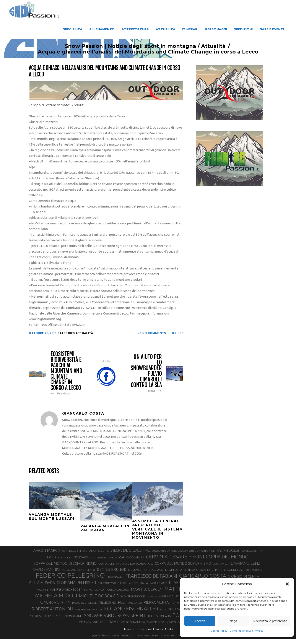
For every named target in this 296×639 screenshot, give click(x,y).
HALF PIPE (132, 583)
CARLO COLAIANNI (131, 557)
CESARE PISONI (186, 557)
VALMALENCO (151, 622)
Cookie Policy (219, 630)
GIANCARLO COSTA (202, 576)
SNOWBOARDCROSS (106, 615)
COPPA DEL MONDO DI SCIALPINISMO (65, 563)
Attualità (213, 46)
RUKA (163, 609)
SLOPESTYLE (52, 616)
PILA (173, 603)
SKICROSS (36, 616)
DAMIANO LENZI (246, 563)
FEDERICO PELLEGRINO (70, 575)
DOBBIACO (155, 569)
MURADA (151, 596)
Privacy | (159, 629)
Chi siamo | (128, 629)
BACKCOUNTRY (251, 550)
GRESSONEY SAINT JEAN (112, 583)
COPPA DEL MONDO (227, 556)
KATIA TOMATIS (158, 583)
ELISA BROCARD (198, 569)
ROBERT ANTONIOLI (52, 608)
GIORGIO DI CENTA (243, 576)
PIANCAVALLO (134, 603)
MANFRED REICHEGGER (66, 589)
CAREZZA (112, 557)
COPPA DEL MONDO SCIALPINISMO (183, 563)
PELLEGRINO (107, 602)
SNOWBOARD (72, 616)
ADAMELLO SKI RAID (75, 550)
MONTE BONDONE (133, 596)
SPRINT (138, 615)
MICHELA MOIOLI (56, 595)
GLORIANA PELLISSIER (76, 582)
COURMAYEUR (221, 564)
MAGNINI (42, 589)
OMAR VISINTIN (55, 602)
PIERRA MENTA (156, 602)
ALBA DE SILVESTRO (131, 550)
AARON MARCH (46, 550)
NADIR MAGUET (168, 596)
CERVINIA (157, 556)
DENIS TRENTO (86, 569)
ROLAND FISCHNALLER (131, 608)
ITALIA (144, 583)
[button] (287, 584)
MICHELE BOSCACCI (99, 595)
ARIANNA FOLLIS (228, 550)
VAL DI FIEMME (106, 622)
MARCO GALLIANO (117, 589)
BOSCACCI (81, 557)
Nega (233, 621)
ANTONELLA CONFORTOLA (183, 550)
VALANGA (85, 622)
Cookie (169, 629)
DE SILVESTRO (137, 569)
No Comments (154, 333)
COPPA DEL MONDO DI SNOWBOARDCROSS (125, 563)
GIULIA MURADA (42, 583)
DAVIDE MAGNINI (46, 569)
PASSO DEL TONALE (84, 602)
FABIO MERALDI (253, 570)
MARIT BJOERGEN (147, 589)
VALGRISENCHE (131, 622)
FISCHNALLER (115, 576)
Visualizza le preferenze (270, 621)
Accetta (199, 621)
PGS (121, 602)
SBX (170, 609)
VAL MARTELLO (170, 622)
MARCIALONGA (94, 589)
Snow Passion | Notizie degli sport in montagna (130, 46)
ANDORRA (159, 550)
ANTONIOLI (208, 550)
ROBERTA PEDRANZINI (88, 609)
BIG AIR (51, 557)
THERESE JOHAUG (159, 616)
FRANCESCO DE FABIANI (151, 576)
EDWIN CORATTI (175, 569)
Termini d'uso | (145, 629)
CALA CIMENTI (98, 557)
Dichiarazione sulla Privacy (246, 630)
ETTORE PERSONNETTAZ (227, 569)
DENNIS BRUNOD (112, 569)
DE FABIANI (69, 569)
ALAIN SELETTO (99, 550)
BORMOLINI (65, 557)
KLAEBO (176, 582)
